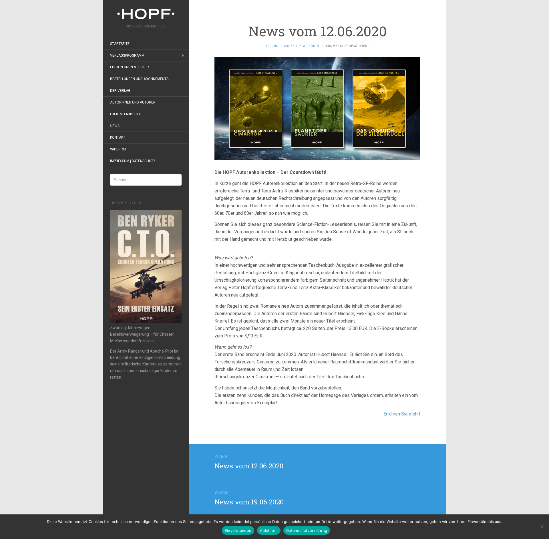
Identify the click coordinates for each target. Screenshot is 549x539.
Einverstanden (238, 530)
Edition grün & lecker (129, 67)
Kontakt (117, 138)
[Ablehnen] (542, 527)
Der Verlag (120, 91)
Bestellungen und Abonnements (139, 79)
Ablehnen (269, 530)
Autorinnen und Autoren (133, 102)
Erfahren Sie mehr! (401, 414)
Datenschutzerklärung (306, 530)
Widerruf (118, 149)
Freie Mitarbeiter (126, 114)
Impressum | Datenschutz (133, 161)
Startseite (120, 44)
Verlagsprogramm (127, 55)
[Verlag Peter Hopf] (146, 14)
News (115, 126)
